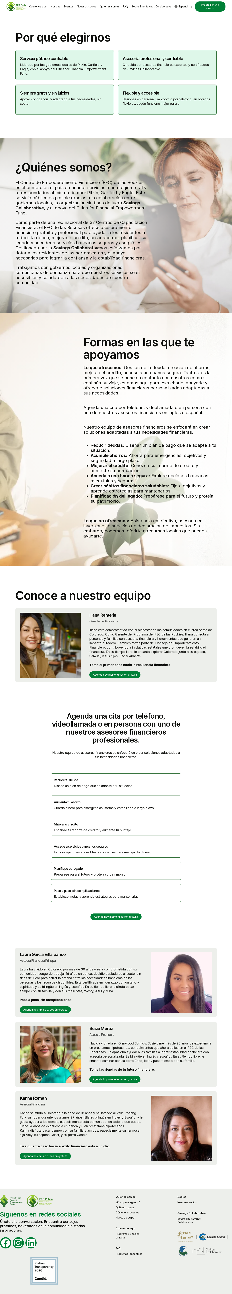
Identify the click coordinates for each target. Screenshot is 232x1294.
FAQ (125, 6)
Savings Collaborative (76, 247)
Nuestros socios (86, 6)
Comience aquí (38, 6)
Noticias (55, 6)
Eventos (68, 6)
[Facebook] (5, 1242)
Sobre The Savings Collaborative (151, 6)
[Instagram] (18, 1242)
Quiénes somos (109, 6)
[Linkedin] (31, 1242)
